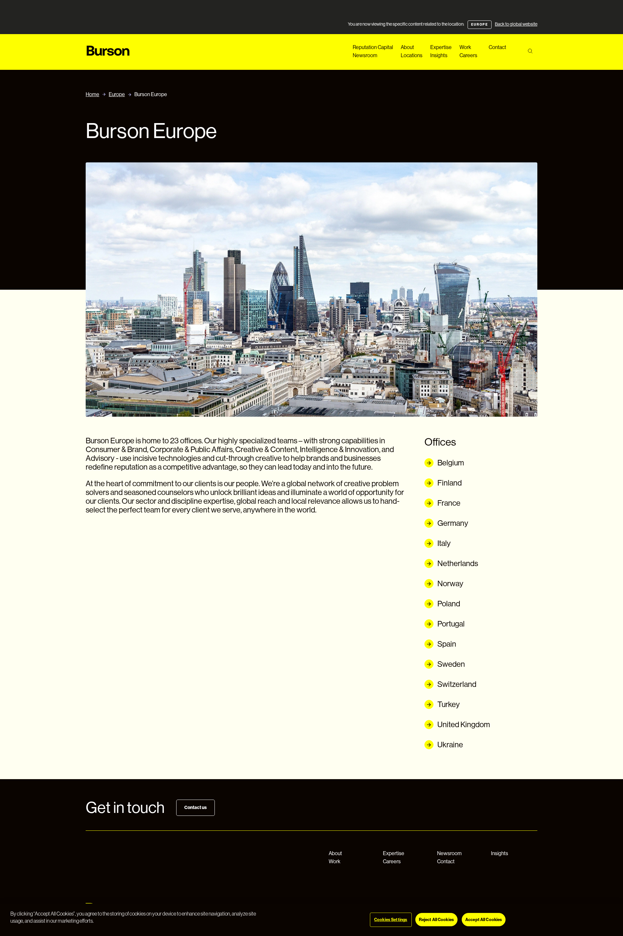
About (407, 47)
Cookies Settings (390, 919)
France (448, 503)
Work (465, 47)
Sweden (451, 664)
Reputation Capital (373, 47)
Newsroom (365, 55)
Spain (446, 643)
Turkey (448, 704)
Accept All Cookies (483, 919)
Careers (468, 55)
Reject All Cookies (436, 919)
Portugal (451, 623)
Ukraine (450, 744)
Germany (452, 523)
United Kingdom (463, 724)
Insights (438, 55)
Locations (411, 55)
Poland (448, 603)
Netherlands (457, 563)
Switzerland (456, 684)
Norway (450, 583)
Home (92, 94)
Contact (497, 47)
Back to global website (516, 24)
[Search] (530, 51)
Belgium (450, 462)
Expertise (441, 47)
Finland (449, 482)
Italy (444, 543)
